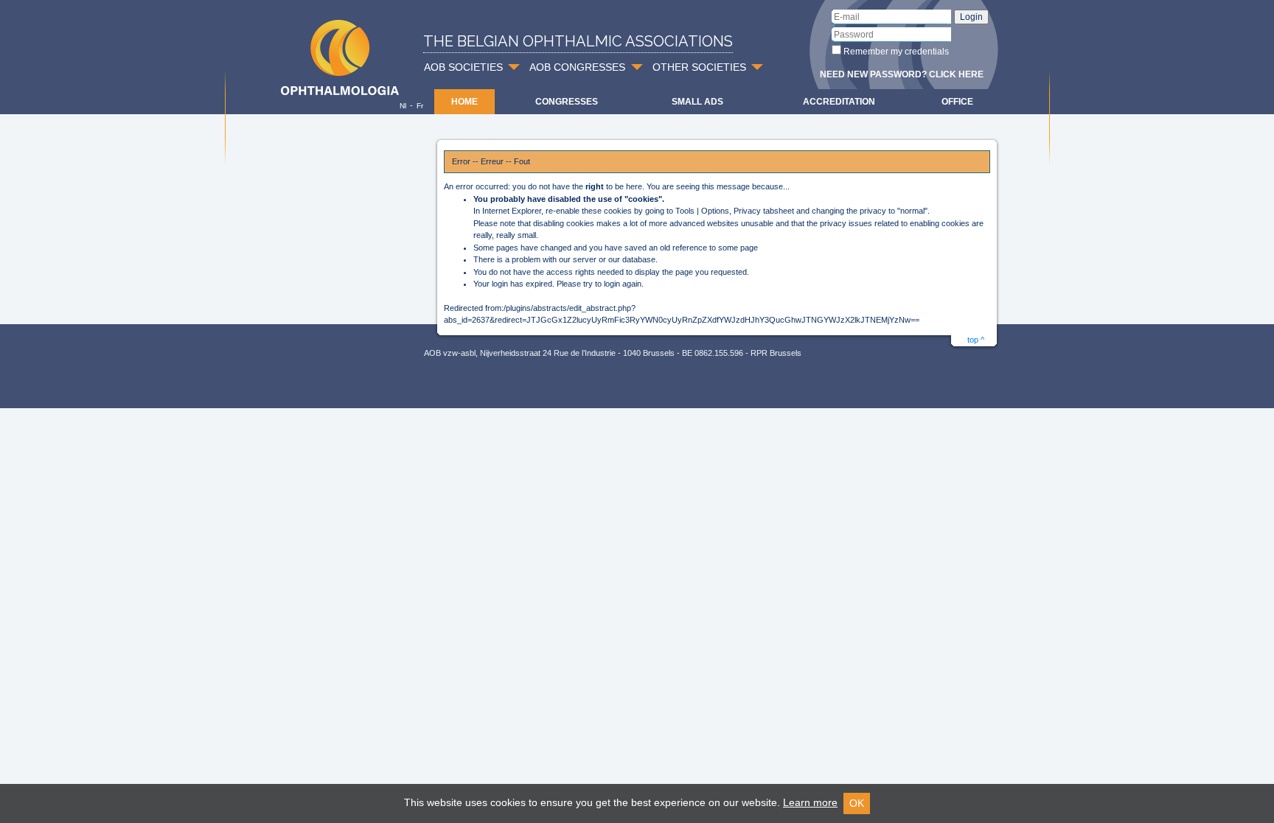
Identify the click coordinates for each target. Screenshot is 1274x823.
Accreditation (839, 102)
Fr (420, 106)
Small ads (697, 102)
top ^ (975, 339)
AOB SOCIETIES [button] (463, 67)
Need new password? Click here (902, 74)
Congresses (566, 102)
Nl (403, 106)
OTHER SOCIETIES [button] (699, 67)
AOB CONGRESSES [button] (577, 67)
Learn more (810, 802)
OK (856, 803)
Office (957, 102)
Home (464, 102)
